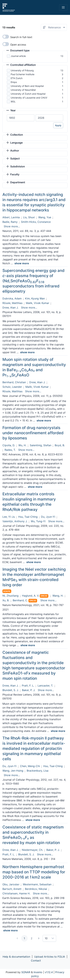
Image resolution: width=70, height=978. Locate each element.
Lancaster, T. (45, 685)
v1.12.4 (49, 972)
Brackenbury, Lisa (37, 770)
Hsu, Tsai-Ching (28, 516)
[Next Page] (38, 938)
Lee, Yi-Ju (8, 516)
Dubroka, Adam (12, 298)
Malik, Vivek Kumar (37, 303)
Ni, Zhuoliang (10, 595)
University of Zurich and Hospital (28, 93)
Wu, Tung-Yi (38, 521)
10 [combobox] (46, 938)
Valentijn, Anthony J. (14, 521)
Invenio (38, 972)
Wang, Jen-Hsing (12, 770)
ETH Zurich (16, 78)
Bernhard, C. (20, 600)
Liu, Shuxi (29, 217)
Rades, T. (10, 449)
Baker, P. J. (28, 690)
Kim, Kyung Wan (35, 298)
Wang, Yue (44, 217)
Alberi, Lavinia (11, 217)
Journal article (18, 56)
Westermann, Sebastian (37, 884)
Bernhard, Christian (14, 382)
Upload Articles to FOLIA (49, 956)
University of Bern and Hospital (27, 86)
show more (21, 263)
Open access (18, 44)
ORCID (44, 596)
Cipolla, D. (8, 445)
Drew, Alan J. (10, 307)
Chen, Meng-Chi (30, 766)
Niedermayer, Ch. (32, 849)
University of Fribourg (22, 70)
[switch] (5, 37)
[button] (18, 50)
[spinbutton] (20, 117)
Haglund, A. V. (30, 595)
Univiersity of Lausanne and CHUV (29, 97)
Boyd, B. (60, 445)
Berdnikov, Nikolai (36, 889)
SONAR (25, 972)
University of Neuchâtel (23, 89)
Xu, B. (5, 600)
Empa (14, 82)
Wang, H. (57, 595)
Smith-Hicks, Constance (36, 221)
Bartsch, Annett (11, 889)
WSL (13, 101)
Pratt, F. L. (28, 685)
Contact (36, 960)
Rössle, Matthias (12, 303)
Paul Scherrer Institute (22, 74)
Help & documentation (16, 956)
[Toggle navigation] (63, 7)
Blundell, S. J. (10, 690)
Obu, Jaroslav (10, 884)
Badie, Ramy (10, 221)
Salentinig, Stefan (40, 445)
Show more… (12, 226)
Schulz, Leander (12, 386)
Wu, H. (22, 445)
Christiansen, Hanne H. (16, 893)
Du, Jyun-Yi (48, 516)
